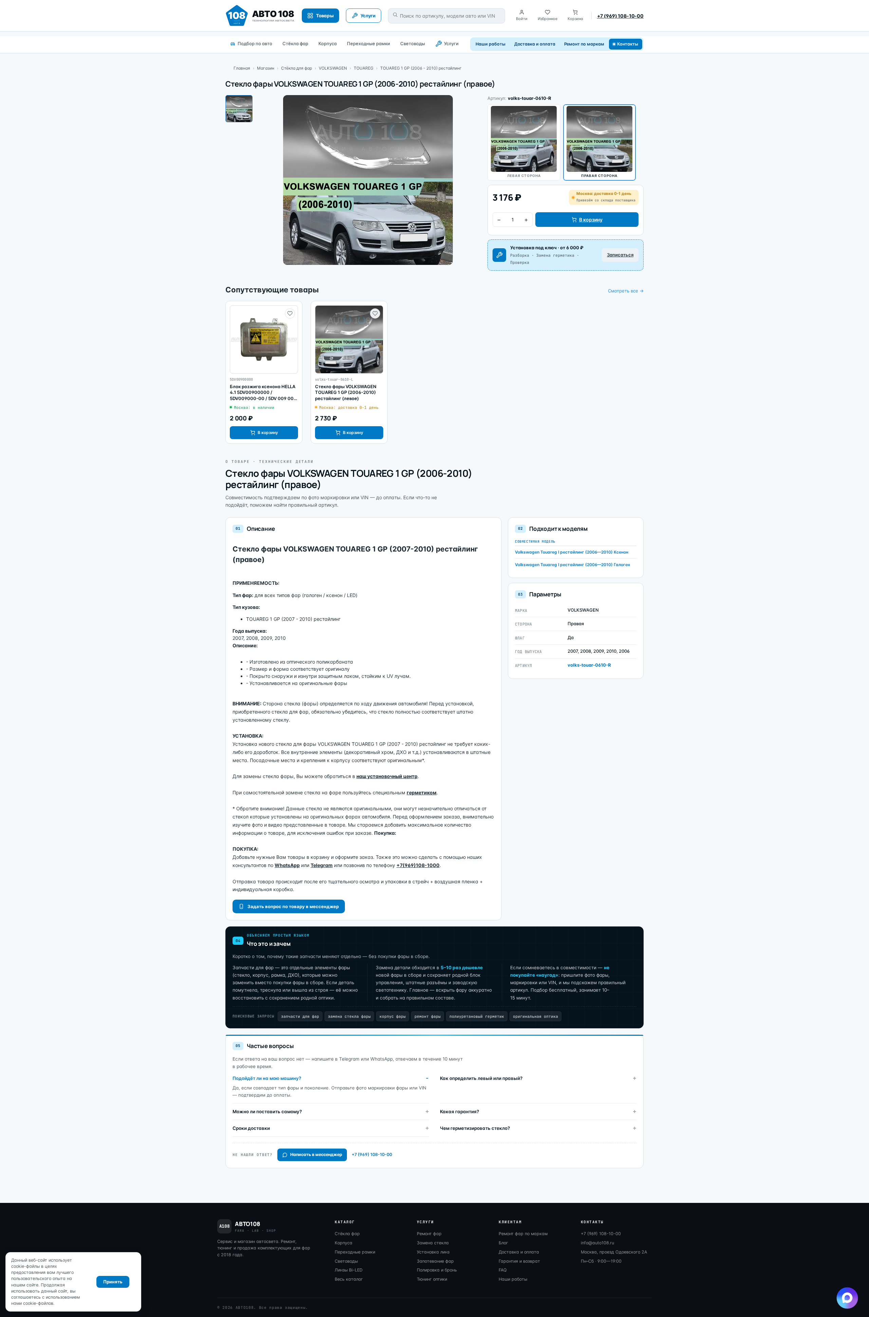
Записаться (620, 254)
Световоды (412, 43)
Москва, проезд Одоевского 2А (614, 1252)
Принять (113, 1281)
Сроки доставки (251, 1128)
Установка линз (433, 1252)
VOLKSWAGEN (333, 68)
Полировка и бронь (437, 1270)
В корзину (591, 219)
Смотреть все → (626, 290)
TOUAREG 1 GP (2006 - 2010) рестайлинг (421, 68)
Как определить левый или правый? (481, 1078)
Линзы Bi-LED (349, 1270)
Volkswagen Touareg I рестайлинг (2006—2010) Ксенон (571, 552)
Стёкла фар (295, 43)
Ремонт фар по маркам (523, 1233)
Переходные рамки (368, 43)
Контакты (628, 44)
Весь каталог (349, 1279)
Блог (503, 1242)
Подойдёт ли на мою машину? (267, 1078)
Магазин (265, 68)
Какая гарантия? (459, 1111)
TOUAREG (363, 68)
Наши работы (490, 44)
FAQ (503, 1270)
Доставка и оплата (534, 44)
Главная (242, 68)
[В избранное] (290, 313)
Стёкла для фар (296, 68)
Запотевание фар (435, 1261)
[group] (263, 372)
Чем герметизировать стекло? (475, 1128)
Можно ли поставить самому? (267, 1111)
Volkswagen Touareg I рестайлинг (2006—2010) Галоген (572, 564)
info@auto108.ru (597, 1242)
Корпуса (327, 43)
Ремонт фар (429, 1233)
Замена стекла (433, 1242)
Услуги (451, 43)
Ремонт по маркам (584, 44)
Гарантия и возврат (519, 1261)
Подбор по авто (255, 43)
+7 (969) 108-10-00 (620, 16)
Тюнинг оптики (432, 1279)
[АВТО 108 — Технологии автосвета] (260, 15)
